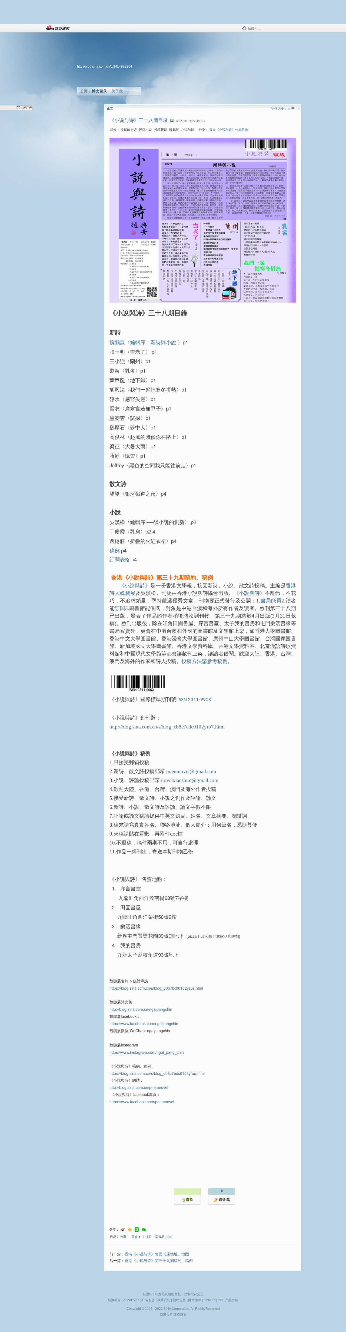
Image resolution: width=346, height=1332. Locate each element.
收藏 (123, 1237)
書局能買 (270, 601)
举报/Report (163, 1237)
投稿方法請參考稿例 (204, 661)
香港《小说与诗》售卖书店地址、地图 (157, 1254)
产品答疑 (231, 1300)
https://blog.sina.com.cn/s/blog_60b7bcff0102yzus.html (156, 988)
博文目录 (99, 91)
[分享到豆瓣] (137, 1229)
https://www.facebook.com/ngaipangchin (143, 1023)
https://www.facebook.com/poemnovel (141, 1101)
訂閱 (120, 608)
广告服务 (148, 1300)
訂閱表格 (119, 559)
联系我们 (163, 1300)
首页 (84, 91)
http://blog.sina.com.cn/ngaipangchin (140, 1009)
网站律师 (194, 1300)
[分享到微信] (144, 1229)
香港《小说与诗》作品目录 (228, 130)
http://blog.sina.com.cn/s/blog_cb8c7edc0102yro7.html (167, 727)
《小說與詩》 (134, 585)
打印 (148, 1237)
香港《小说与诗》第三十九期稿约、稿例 (159, 1261)
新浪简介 (114, 1300)
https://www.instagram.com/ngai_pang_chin (146, 1052)
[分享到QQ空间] (130, 1229)
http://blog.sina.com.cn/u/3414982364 (104, 66)
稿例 (114, 550)
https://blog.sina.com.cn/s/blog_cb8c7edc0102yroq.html (157, 1073)
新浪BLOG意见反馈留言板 (162, 1294)
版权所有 (180, 1315)
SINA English (213, 1300)
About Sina (131, 1300)
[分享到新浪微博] (123, 1229)
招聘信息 (179, 1300)
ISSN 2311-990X (194, 700)
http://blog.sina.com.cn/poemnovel (138, 1087)
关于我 (117, 91)
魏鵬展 (127, 593)
